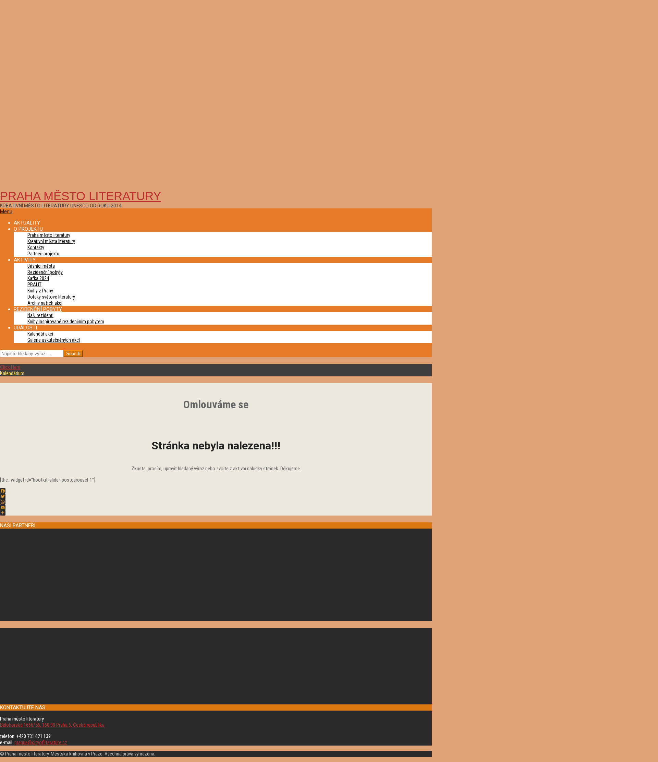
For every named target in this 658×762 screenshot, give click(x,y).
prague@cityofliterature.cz (40, 742)
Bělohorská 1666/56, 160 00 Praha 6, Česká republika (52, 725)
